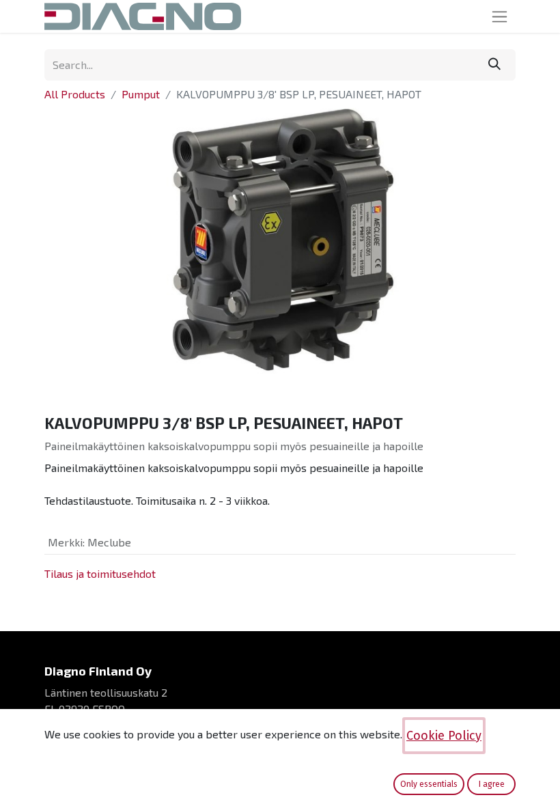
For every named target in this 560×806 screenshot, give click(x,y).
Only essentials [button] (429, 784)
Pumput (141, 93)
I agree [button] (492, 784)
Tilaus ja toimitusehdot (100, 573)
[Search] (494, 65)
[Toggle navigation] (500, 16)
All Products (74, 93)
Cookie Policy (443, 735)
